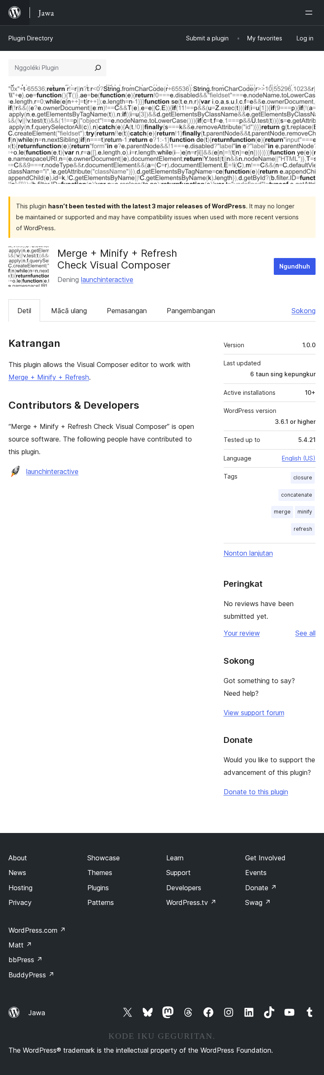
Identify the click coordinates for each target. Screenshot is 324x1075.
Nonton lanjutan (248, 553)
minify (304, 511)
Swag (258, 902)
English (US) (299, 458)
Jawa (36, 1012)
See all (305, 633)
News (17, 872)
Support (178, 872)
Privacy (20, 902)
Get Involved (265, 858)
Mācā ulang (69, 310)
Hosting (20, 887)
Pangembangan (191, 310)
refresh (303, 529)
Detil (24, 310)
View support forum (254, 712)
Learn (175, 858)
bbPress (25, 959)
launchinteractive (107, 279)
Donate (261, 887)
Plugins (98, 887)
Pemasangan (127, 310)
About (17, 858)
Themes (99, 872)
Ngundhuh (294, 266)
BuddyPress (31, 975)
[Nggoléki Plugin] (97, 67)
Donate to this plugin (256, 792)
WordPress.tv (191, 902)
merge (282, 511)
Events (256, 872)
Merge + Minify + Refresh (48, 377)
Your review (242, 633)
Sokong (304, 310)
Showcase (103, 858)
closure (302, 477)
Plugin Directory (30, 38)
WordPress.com (37, 930)
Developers (183, 887)
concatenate (296, 495)
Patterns (100, 902)
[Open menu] (310, 12)
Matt (20, 945)
